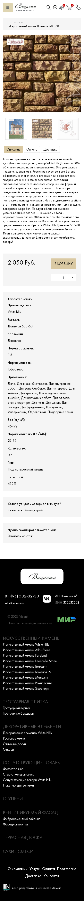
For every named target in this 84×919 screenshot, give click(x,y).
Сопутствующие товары (32, 762)
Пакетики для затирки (18, 785)
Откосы (8, 749)
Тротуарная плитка (25, 701)
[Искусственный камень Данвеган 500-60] (42, 73)
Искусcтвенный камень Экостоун (26, 688)
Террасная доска (23, 837)
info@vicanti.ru (14, 603)
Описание (13, 149)
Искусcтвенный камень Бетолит (25, 666)
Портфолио (66, 868)
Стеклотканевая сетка (18, 774)
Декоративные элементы (32, 726)
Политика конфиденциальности (29, 623)
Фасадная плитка (15, 824)
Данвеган (18, 22)
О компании (18, 868)
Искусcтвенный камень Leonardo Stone (30, 661)
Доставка (50, 149)
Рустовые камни (14, 738)
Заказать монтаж (20, 536)
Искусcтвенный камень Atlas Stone (26, 650)
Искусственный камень (31, 638)
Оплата (31, 149)
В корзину (64, 263)
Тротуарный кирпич (16, 708)
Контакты (51, 875)
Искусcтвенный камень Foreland (25, 655)
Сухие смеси (18, 851)
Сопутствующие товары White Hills (27, 779)
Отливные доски (14, 744)
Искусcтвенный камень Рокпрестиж (27, 683)
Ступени (13, 798)
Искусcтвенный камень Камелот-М (27, 672)
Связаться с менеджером (25, 510)
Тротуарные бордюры (18, 713)
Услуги (34, 868)
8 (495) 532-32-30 (22, 596)
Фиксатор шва (13, 768)
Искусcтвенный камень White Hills (26, 644)
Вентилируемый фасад (30, 812)
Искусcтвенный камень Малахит (25, 677)
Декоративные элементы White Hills (27, 733)
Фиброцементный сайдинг (21, 818)
